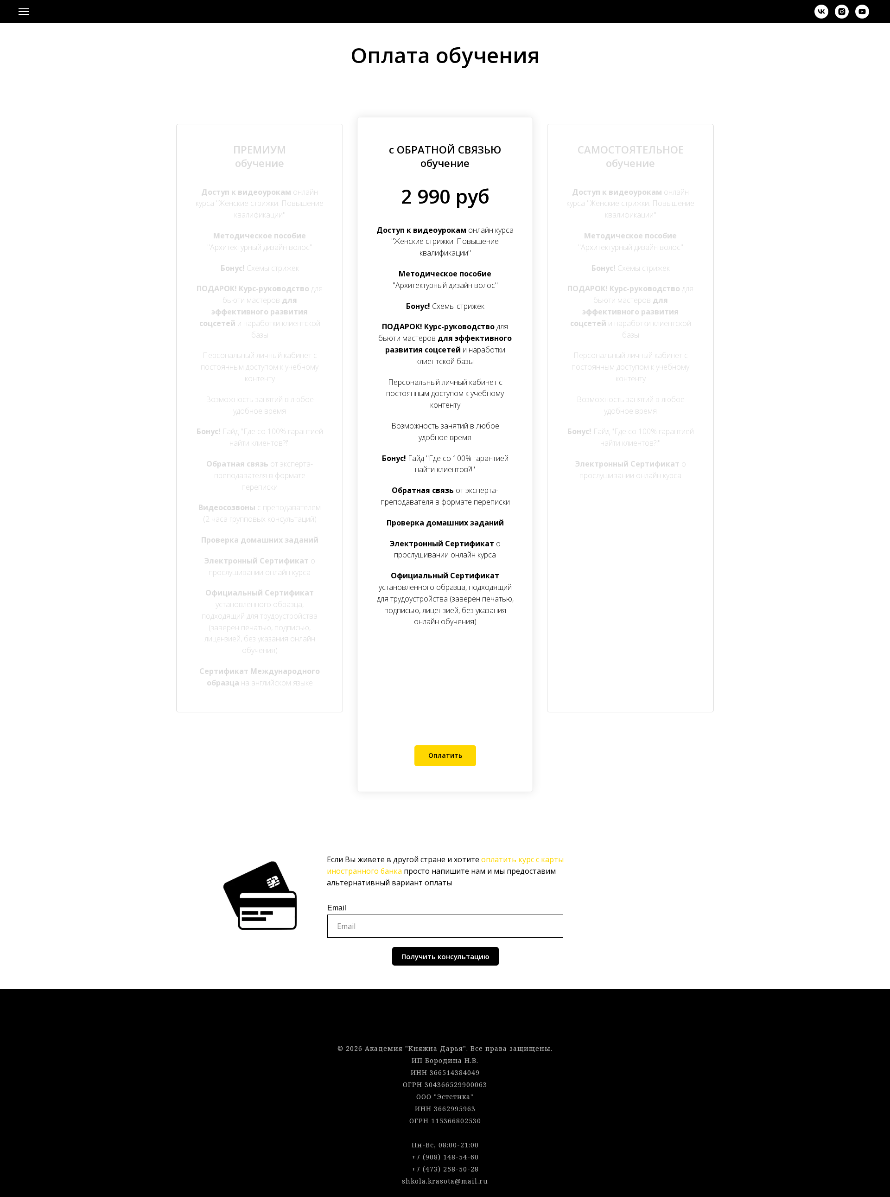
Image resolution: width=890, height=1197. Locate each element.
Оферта (445, 1012)
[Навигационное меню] (24, 11)
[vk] (821, 16)
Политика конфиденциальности (445, 1024)
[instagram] (842, 16)
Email (336, 908)
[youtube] (862, 16)
